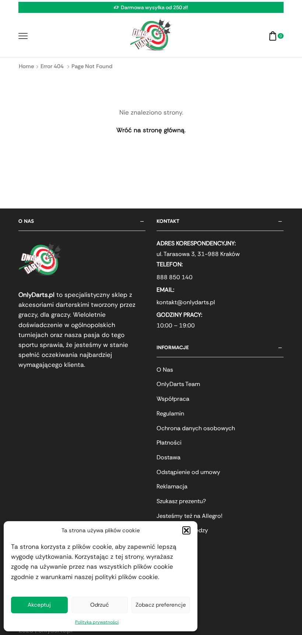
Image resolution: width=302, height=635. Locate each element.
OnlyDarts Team (178, 384)
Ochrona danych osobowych (196, 428)
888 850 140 (175, 277)
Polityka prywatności (97, 622)
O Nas (165, 369)
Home (26, 66)
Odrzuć (99, 604)
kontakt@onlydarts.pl (186, 302)
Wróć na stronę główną (150, 130)
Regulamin (170, 413)
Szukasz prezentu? (181, 501)
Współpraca (173, 399)
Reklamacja (172, 486)
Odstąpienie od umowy (188, 472)
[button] (186, 530)
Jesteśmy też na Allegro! (189, 516)
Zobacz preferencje (161, 604)
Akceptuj (39, 604)
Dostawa (168, 457)
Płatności (169, 442)
